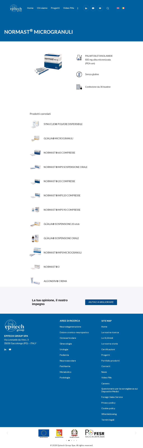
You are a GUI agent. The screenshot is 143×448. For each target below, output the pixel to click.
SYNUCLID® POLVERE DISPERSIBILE (63, 124)
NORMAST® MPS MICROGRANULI (63, 252)
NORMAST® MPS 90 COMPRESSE (62, 209)
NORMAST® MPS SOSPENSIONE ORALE (65, 167)
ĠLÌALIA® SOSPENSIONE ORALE (61, 238)
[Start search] (107, 8)
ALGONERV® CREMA (55, 281)
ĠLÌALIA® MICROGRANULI (58, 138)
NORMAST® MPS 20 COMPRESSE (62, 195)
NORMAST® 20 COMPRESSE (59, 181)
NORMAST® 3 (51, 266)
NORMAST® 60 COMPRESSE (59, 152)
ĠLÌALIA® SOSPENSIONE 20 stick (62, 224)
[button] (7, 433)
